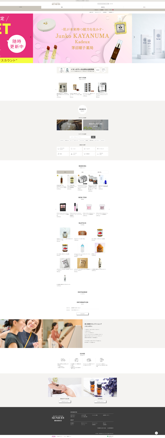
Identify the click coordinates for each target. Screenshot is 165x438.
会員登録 (102, 9)
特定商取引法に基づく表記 (101, 428)
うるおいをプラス (101, 154)
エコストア (103, 140)
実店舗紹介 (111, 12)
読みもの (104, 423)
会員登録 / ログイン (106, 415)
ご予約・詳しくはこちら (64, 401)
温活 (61, 153)
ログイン (107, 9)
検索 (93, 137)
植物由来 (87, 153)
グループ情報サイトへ (67, 436)
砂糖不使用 (91, 140)
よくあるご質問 (83, 415)
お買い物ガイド (72, 415)
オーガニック (101, 148)
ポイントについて (94, 423)
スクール (82, 424)
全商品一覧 (91, 12)
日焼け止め (67, 140)
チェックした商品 (94, 415)
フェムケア (88, 148)
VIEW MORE (82, 313)
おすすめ (111, 3)
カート (111, 9)
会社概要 (104, 12)
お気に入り (96, 9)
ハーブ (71, 140)
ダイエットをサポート (62, 149)
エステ (71, 424)
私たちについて (97, 12)
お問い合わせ (72, 416)
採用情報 (93, 424)
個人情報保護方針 (110, 428)
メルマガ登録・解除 (84, 416)
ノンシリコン (82, 140)
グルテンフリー (76, 140)
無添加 (87, 140)
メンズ (74, 148)
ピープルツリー (97, 140)
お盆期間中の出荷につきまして (76, 307)
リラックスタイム (75, 154)
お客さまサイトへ (60, 436)
